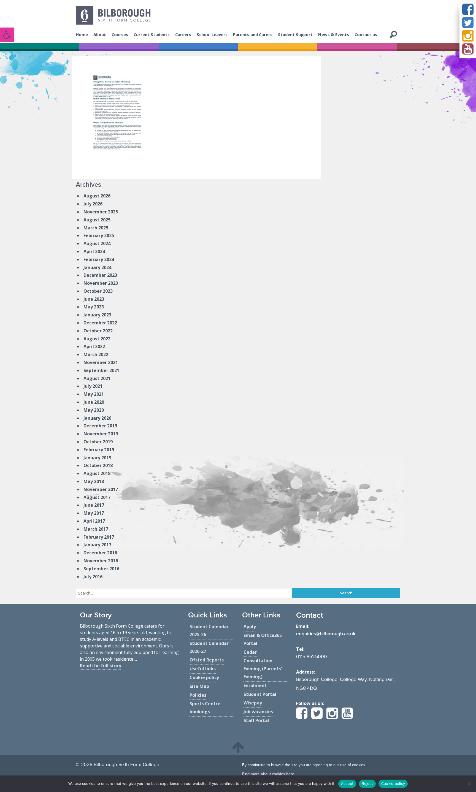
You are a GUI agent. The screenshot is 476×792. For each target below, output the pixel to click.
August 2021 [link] (96, 378)
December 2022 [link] (100, 323)
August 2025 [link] (96, 220)
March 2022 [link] (95, 354)
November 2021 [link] (100, 362)
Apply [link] (250, 626)
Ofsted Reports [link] (207, 660)
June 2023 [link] (93, 299)
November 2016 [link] (100, 561)
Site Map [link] (199, 686)
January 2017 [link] (97, 545)
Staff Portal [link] (256, 720)
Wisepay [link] (253, 703)
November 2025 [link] (100, 212)
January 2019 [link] (97, 458)
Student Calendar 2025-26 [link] (209, 630)
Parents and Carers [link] (252, 34)
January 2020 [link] (97, 418)
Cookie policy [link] (204, 677)
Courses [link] (120, 34)
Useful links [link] (203, 669)
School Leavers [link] (212, 34)
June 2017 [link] (93, 505)
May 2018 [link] (93, 481)
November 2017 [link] (100, 489)
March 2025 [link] (95, 228)
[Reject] (469, 783)
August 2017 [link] (96, 497)
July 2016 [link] (92, 577)
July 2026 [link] (92, 204)
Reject (367, 783)
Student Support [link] (295, 34)
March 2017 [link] (95, 529)
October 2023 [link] (98, 291)
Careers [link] (183, 34)
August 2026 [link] (96, 196)
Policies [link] (198, 695)
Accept (347, 783)
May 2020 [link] (93, 410)
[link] (7, 35)
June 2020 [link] (93, 402)
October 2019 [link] (98, 442)
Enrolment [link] (255, 685)
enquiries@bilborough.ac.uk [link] (325, 634)
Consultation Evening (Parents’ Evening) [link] (263, 669)
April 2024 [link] (94, 251)
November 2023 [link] (100, 283)
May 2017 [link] (93, 513)
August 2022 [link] (96, 339)
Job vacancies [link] (258, 712)
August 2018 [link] (96, 473)
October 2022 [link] (98, 331)
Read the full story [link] (100, 666)
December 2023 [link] (100, 275)
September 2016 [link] (101, 569)
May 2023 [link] (93, 307)
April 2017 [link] (94, 521)
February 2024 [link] (98, 259)
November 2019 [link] (100, 434)
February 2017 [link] (98, 537)
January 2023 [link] (97, 315)
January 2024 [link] (97, 267)
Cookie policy (393, 783)
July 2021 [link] (92, 386)
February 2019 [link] (98, 450)
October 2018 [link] (98, 465)
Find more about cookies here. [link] (268, 774)
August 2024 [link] (96, 243)
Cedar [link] (250, 652)
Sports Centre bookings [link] (205, 708)
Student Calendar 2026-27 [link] (209, 647)
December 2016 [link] (100, 553)
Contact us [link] (366, 34)
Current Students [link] (152, 34)
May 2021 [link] (93, 394)
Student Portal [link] (260, 694)
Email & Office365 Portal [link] (263, 639)
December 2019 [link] (100, 426)
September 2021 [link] (101, 370)
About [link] (99, 34)
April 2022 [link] (94, 346)
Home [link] (82, 34)
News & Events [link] (333, 34)
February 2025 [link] (98, 235)
